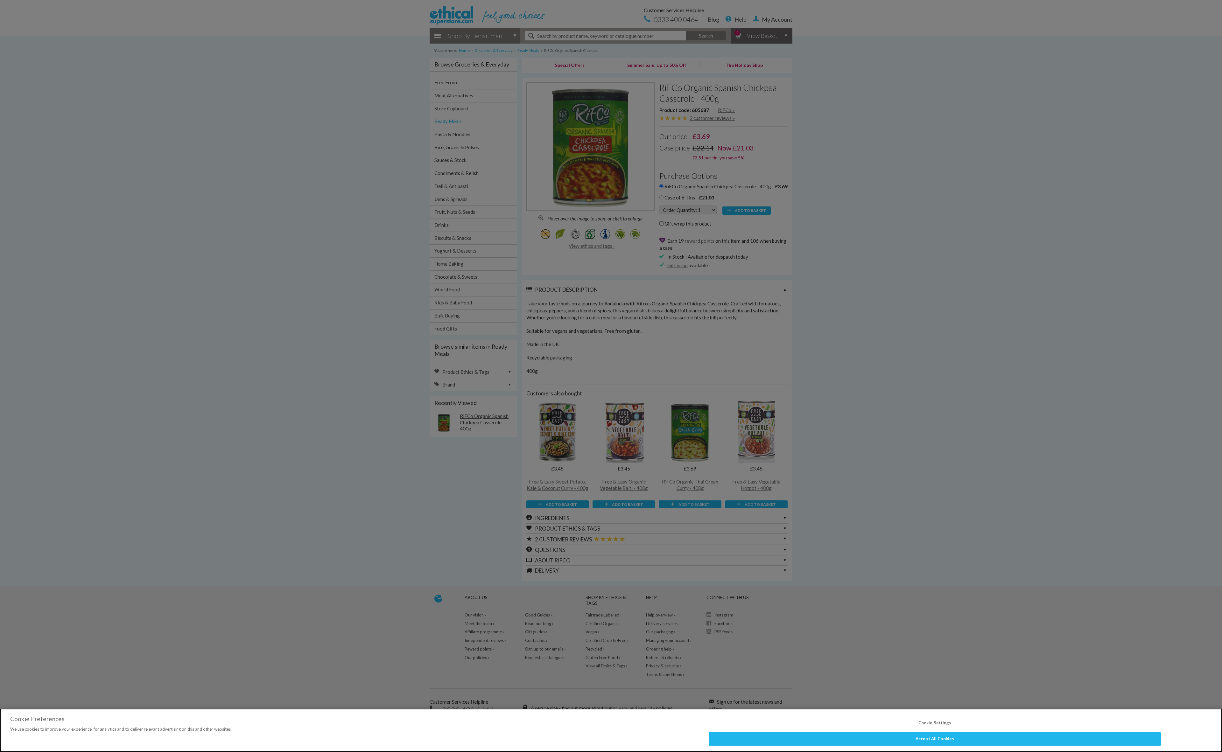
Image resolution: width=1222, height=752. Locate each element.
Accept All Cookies (935, 738)
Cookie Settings (935, 722)
